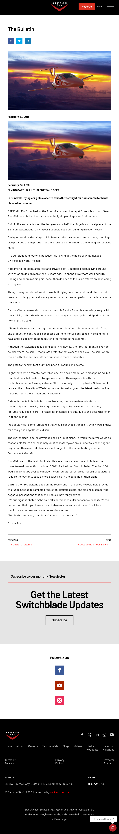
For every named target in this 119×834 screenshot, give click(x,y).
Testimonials (50, 746)
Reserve (87, 6)
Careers (33, 746)
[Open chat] (113, 828)
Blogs (65, 746)
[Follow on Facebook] (59, 670)
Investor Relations (108, 748)
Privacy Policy (59, 761)
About (20, 746)
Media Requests (92, 748)
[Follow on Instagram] (59, 700)
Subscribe (59, 620)
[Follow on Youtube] (59, 685)
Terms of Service (10, 761)
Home (8, 746)
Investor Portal (109, 761)
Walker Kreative (59, 792)
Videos (78, 746)
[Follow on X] (89, 734)
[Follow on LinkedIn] (96, 734)
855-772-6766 (96, 783)
